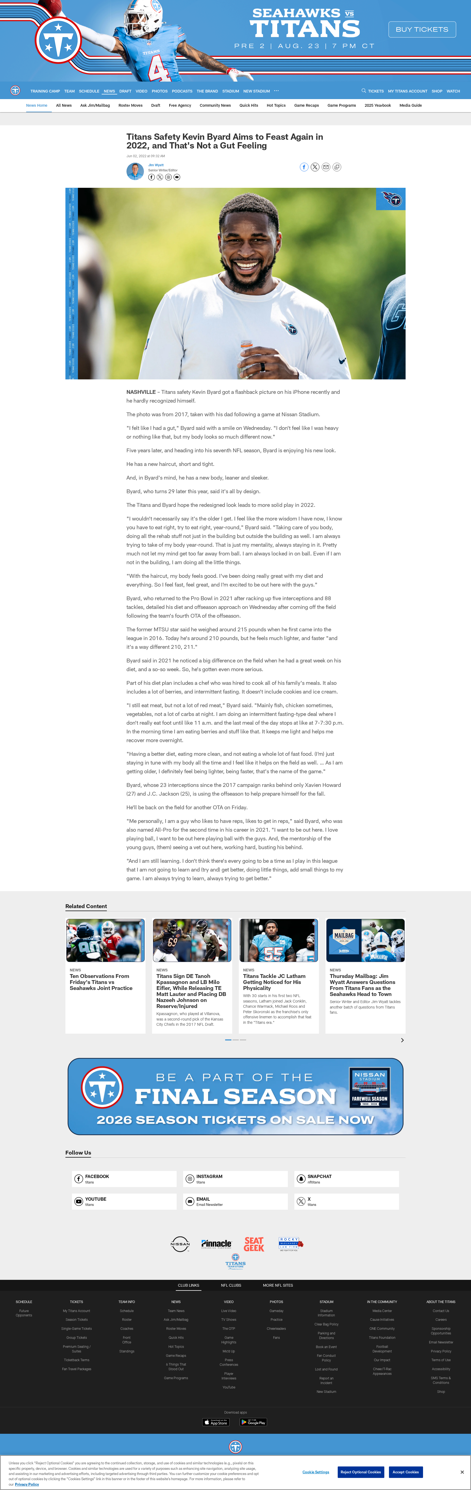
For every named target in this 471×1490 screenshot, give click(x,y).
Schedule (24, 1302)
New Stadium (326, 1391)
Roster (127, 1319)
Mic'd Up (229, 1351)
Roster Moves (176, 1328)
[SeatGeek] (253, 1245)
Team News (176, 1311)
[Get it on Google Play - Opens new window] (253, 1425)
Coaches (126, 1328)
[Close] (462, 1472)
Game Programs (176, 1378)
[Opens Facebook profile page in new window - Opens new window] (151, 177)
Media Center (382, 1311)
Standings (126, 1351)
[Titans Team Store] (235, 1262)
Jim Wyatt (156, 165)
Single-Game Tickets (76, 1328)
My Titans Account (76, 1311)
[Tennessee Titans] (235, 1447)
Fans (276, 1337)
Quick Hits (176, 1337)
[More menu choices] (276, 90)
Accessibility (441, 1369)
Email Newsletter (441, 1342)
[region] (235, 1472)
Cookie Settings (316, 1472)
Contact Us (441, 1311)
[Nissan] (180, 1245)
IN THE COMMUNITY (382, 1302)
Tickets (76, 1302)
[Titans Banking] (217, 1245)
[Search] (364, 90)
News (176, 1302)
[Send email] (326, 170)
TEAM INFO (127, 1302)
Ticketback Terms (76, 1360)
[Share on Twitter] (315, 170)
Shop (441, 1391)
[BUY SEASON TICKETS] (235, 1096)
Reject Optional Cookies (361, 1472)
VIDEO (229, 1302)
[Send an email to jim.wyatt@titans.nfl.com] (177, 177)
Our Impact (382, 1360)
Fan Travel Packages (76, 1369)
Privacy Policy (441, 1351)
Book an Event (326, 1347)
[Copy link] (337, 167)
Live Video (228, 1311)
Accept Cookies (406, 1472)
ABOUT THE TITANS (441, 1302)
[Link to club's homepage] (15, 90)
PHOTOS (276, 1302)
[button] (228, 1040)
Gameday (276, 1311)
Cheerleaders (276, 1328)
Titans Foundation (382, 1337)
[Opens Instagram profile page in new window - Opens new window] (168, 177)
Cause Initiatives (382, 1319)
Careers (441, 1319)
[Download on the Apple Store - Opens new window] (216, 1422)
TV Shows (228, 1319)
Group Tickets (77, 1337)
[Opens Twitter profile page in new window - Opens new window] (160, 177)
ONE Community (382, 1328)
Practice (276, 1319)
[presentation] (403, 1041)
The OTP (228, 1328)
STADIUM (326, 1302)
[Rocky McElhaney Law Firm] (290, 1245)
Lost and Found (326, 1369)
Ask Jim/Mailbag (176, 1319)
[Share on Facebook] (304, 170)
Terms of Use (441, 1360)
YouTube (229, 1387)
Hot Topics (176, 1346)
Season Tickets (77, 1319)
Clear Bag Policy (327, 1324)
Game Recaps (176, 1355)
